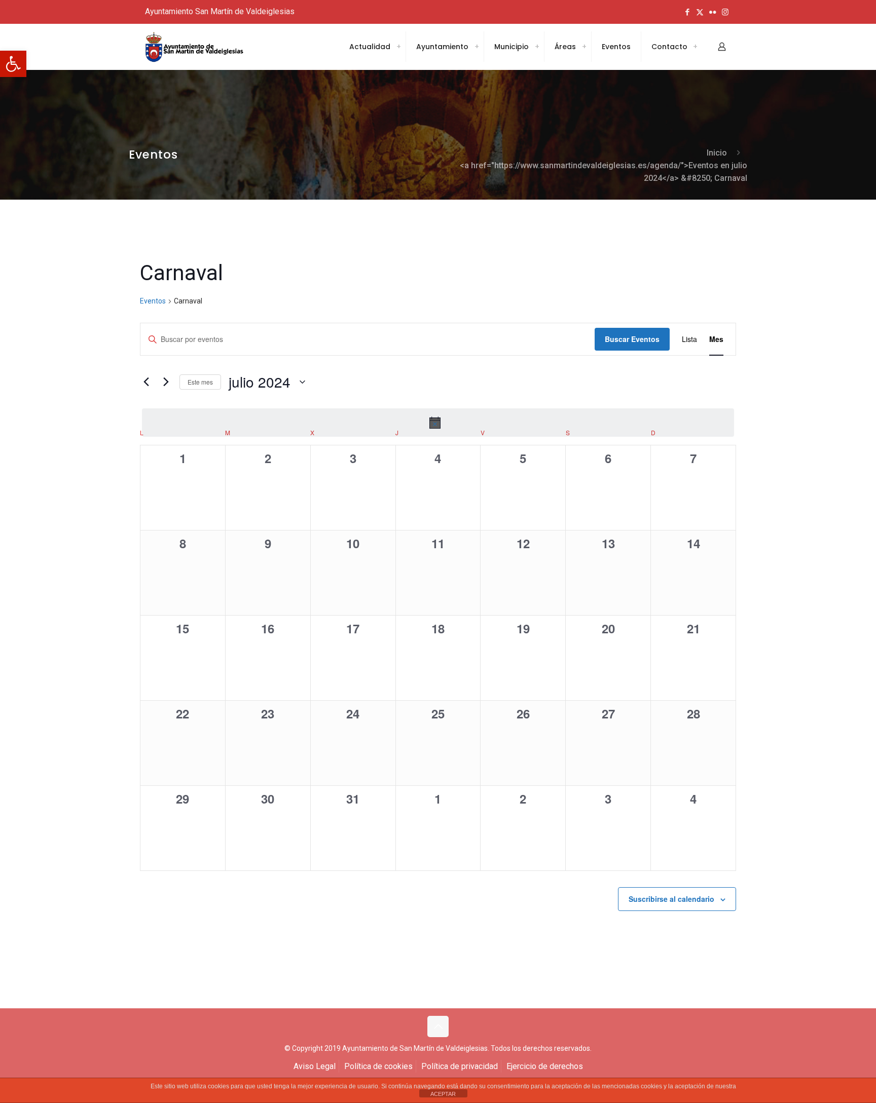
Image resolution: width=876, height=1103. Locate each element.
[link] (13, 64)
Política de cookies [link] (378, 1066)
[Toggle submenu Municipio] (537, 47)
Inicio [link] (717, 153)
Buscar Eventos (632, 339)
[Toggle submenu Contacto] (695, 47)
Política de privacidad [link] (459, 1066)
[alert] (438, 422)
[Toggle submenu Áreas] (584, 47)
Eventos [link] (153, 301)
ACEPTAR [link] (443, 1094)
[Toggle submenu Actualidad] (398, 47)
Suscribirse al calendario (671, 899)
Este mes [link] (200, 381)
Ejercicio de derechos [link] (544, 1066)
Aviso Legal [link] (315, 1066)
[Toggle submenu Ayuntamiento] (476, 47)
